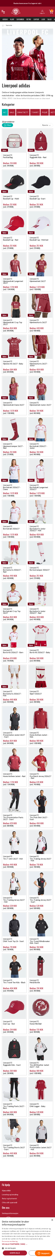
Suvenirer (20, 19)
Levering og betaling (10, 1194)
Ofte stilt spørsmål (9, 1202)
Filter (9, 125)
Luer (43, 19)
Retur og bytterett (9, 1198)
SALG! (49, 19)
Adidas (5, 19)
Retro (28, 19)
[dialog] (27, 1237)
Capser (36, 19)
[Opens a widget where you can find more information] (43, 1253)
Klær (12, 19)
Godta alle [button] (15, 1253)
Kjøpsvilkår (6, 1190)
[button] (27, 1244)
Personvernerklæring (10, 1241)
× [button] (52, 1220)
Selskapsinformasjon (10, 1213)
